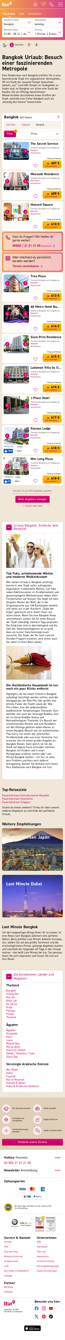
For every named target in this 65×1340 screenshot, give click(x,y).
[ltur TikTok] (51, 1317)
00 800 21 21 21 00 (17, 1163)
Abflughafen (40, 20)
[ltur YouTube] (51, 1309)
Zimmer (38, 30)
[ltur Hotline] (51, 4)
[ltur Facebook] (37, 1309)
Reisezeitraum (11, 30)
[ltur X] (37, 1317)
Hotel (21, 14)
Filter (10, 134)
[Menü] (31, 1220)
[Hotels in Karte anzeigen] (59, 117)
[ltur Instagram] (44, 1309)
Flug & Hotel (9, 14)
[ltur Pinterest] (44, 1317)
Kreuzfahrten (34, 14)
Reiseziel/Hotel (11, 20)
